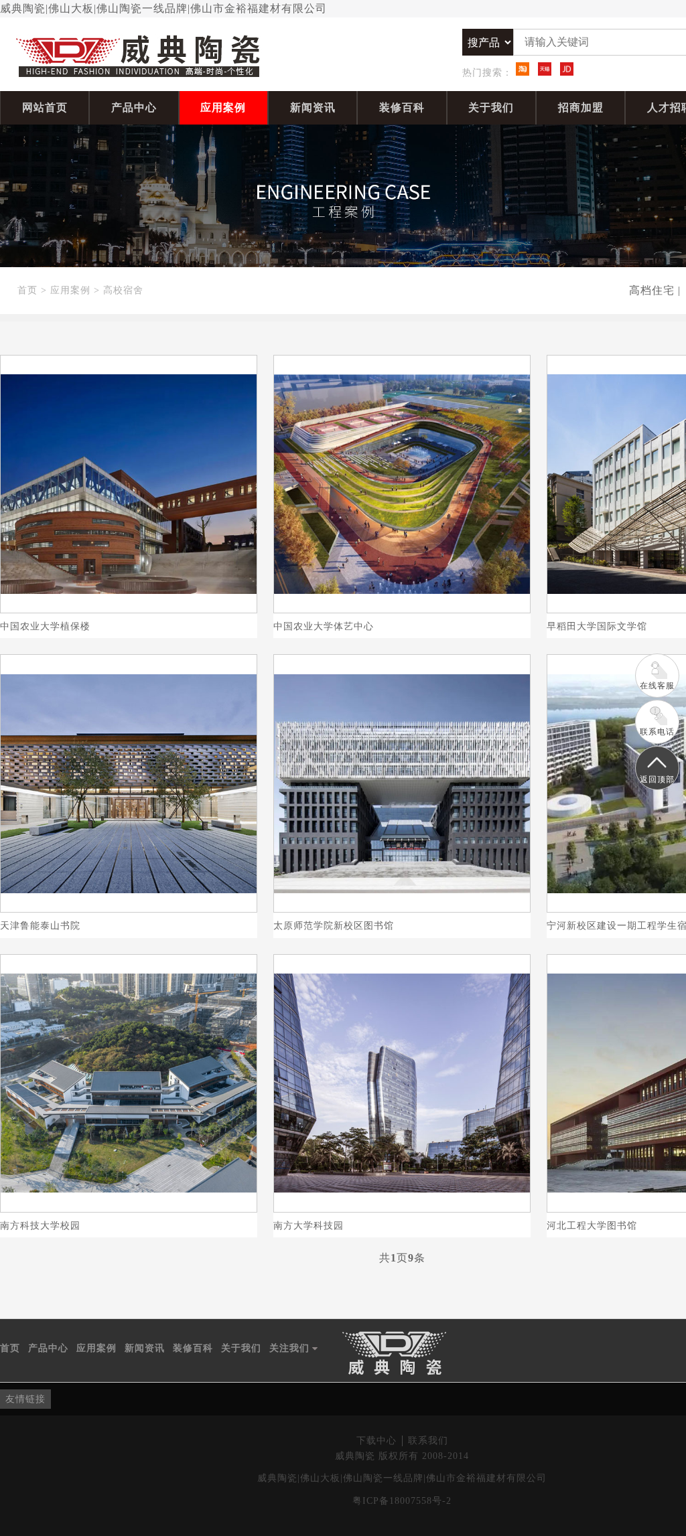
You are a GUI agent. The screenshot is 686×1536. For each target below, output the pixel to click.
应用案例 (223, 107)
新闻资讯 (313, 107)
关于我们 (491, 107)
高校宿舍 (123, 290)
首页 (27, 290)
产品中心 (134, 107)
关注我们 (293, 1349)
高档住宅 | (655, 290)
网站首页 (45, 107)
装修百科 (402, 107)
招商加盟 (581, 107)
